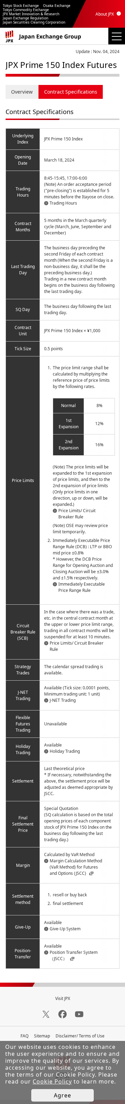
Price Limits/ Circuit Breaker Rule (76, 514)
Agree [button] (62, 1095)
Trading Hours (63, 203)
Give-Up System (65, 929)
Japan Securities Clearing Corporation (34, 22)
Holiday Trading (65, 751)
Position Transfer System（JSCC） (74, 955)
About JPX (104, 14)
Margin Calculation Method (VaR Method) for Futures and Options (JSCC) (76, 867)
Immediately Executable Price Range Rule (81, 587)
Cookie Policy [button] (52, 1081)
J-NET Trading (63, 700)
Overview (22, 91)
